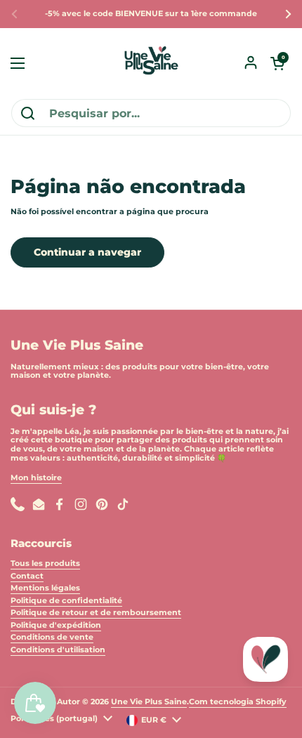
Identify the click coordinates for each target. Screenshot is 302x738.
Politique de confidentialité (66, 600)
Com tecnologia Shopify (238, 701)
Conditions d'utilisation (58, 649)
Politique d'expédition (56, 625)
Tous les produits (45, 563)
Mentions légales (45, 588)
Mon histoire (36, 477)
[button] (277, 63)
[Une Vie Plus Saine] (151, 63)
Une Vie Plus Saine (149, 701)
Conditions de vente (52, 637)
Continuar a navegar (87, 252)
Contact (27, 576)
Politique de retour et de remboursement (96, 612)
